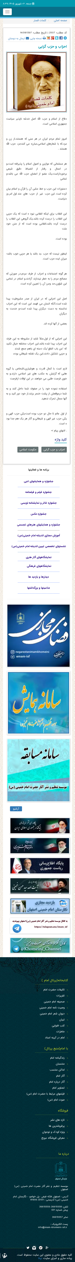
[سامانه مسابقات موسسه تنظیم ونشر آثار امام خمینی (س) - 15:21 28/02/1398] (38, 772)
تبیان (62, 1020)
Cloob (48, 38)
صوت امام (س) (56, 1100)
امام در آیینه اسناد (55, 1038)
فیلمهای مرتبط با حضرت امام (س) (45, 1094)
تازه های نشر (57, 1120)
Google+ (52, 38)
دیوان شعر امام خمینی (52, 1014)
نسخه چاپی (36, 38)
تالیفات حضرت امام (54, 990)
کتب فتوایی (58, 1026)
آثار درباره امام (57, 1082)
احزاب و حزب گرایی (54, 450)
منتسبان (60, 1064)
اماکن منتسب (57, 1070)
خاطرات (60, 1032)
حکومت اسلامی (27, 450)
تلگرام (65, 38)
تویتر (56, 38)
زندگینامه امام (57, 1058)
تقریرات (60, 996)
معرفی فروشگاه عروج (53, 1138)
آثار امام (60, 1076)
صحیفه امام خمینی (54, 1002)
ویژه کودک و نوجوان (53, 1132)
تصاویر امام (58, 1088)
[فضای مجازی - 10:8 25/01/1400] (38, 637)
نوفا (40, 1258)
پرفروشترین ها (57, 1126)
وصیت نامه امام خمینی (52, 1008)
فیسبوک (61, 38)
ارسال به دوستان (16, 38)
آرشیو (16, 809)
